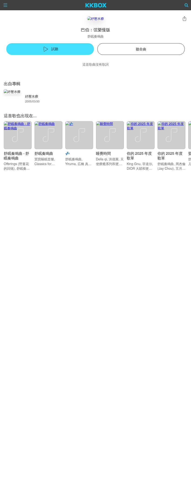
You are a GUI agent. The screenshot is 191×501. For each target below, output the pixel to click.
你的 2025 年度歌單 (139, 156)
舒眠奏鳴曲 (95, 36)
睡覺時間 (103, 153)
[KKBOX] (96, 5)
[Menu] (5, 5)
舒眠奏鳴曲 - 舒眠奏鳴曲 (16, 156)
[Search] (186, 5)
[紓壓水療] (95, 18)
